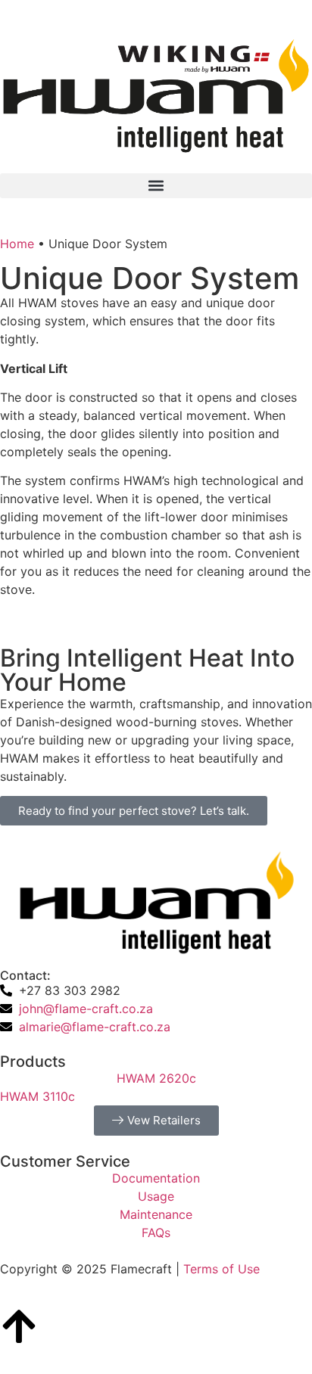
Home (17, 243)
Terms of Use (221, 1268)
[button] (156, 185)
